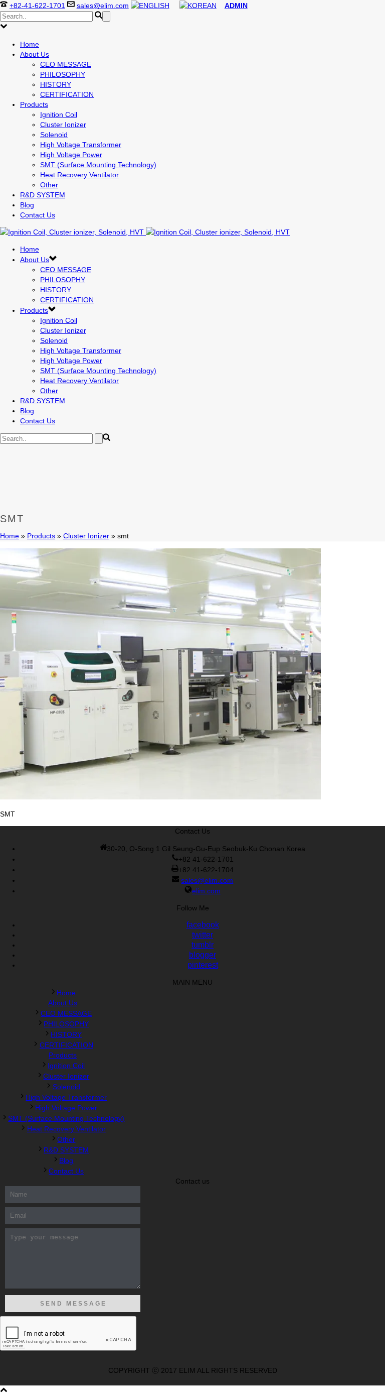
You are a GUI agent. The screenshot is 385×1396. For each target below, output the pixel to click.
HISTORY (55, 84)
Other (49, 185)
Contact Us (37, 215)
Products (34, 104)
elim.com (206, 891)
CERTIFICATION (67, 94)
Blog (27, 205)
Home (29, 44)
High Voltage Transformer (80, 145)
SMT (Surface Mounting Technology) (98, 165)
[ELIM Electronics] (145, 232)
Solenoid (54, 135)
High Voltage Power (71, 155)
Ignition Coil (58, 114)
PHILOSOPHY (62, 74)
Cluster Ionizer (63, 125)
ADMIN (236, 6)
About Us (34, 54)
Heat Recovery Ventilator (79, 175)
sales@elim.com (103, 6)
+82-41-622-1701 (37, 6)
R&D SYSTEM (42, 195)
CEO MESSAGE (65, 64)
